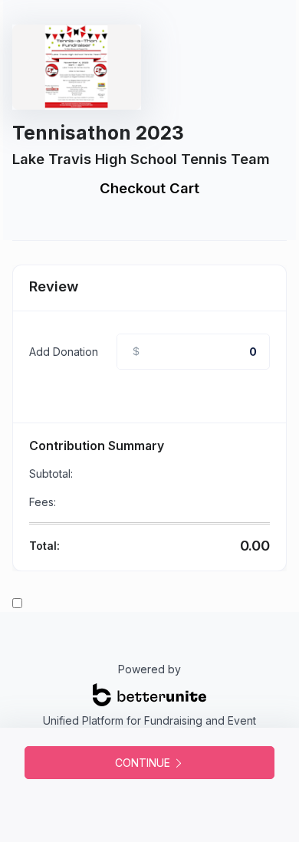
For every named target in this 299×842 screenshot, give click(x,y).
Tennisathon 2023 (98, 132)
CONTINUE (144, 762)
